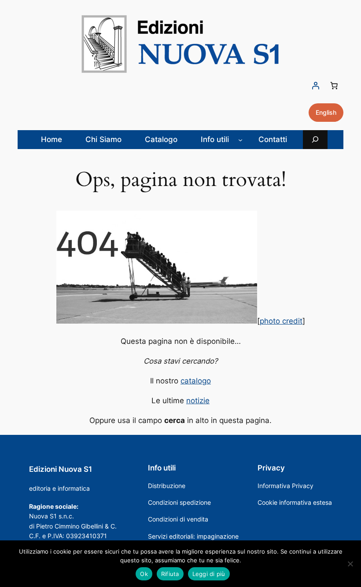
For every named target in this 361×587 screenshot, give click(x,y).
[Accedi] (315, 86)
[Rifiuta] (350, 563)
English (326, 112)
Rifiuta (170, 573)
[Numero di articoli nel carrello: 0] (334, 86)
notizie (198, 400)
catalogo (195, 380)
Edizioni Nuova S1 (60, 469)
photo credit (281, 321)
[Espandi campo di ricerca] (315, 139)
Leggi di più (208, 573)
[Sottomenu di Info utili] (240, 139)
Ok (144, 573)
